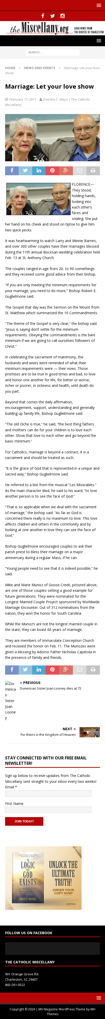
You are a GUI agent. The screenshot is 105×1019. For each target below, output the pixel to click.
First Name (14, 803)
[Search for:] (52, 52)
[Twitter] (52, 16)
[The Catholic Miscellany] (52, 32)
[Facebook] (42, 16)
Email (11, 787)
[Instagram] (62, 16)
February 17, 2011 (22, 99)
